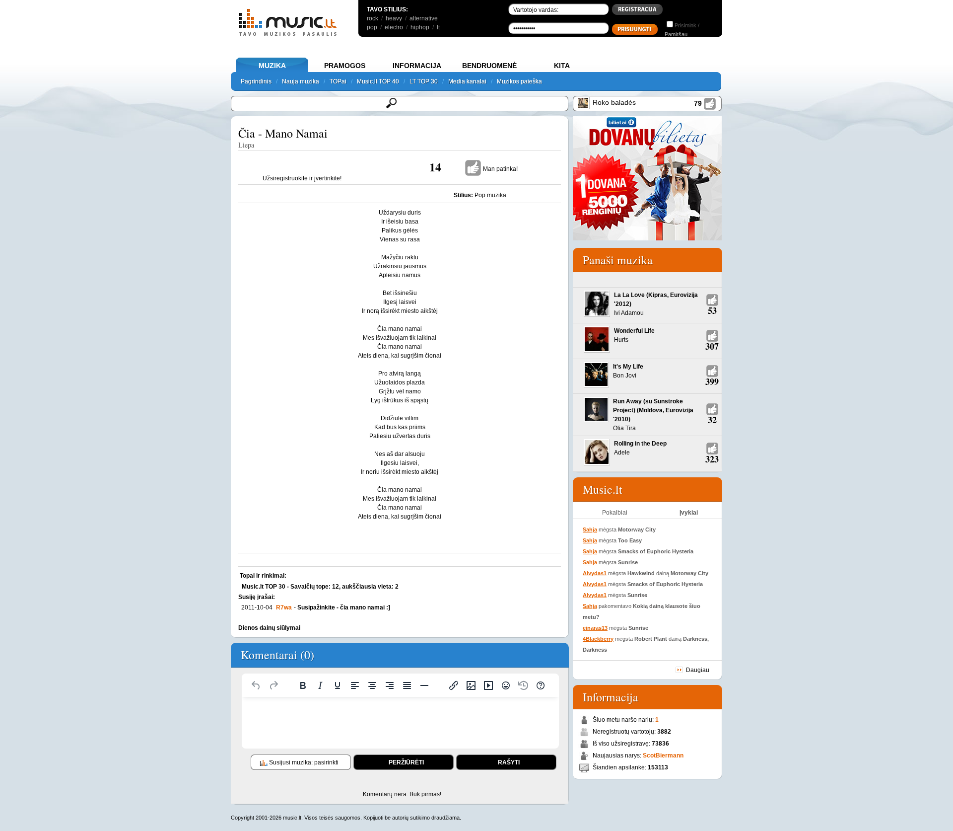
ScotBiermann (663, 755)
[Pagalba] (540, 685)
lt (438, 27)
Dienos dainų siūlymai (269, 627)
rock (372, 18)
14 (435, 166)
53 (712, 310)
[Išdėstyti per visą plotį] (407, 685)
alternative (423, 18)
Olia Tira (624, 428)
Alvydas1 (595, 573)
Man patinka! (500, 168)
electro (394, 27)
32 (712, 419)
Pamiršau (676, 34)
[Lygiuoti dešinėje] (389, 685)
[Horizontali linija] (424, 685)
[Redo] (273, 685)
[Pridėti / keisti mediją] (488, 685)
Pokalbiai (614, 512)
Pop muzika (490, 195)
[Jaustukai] (505, 685)
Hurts (621, 339)
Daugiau (697, 670)
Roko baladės (614, 102)
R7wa (284, 607)
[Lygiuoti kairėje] (354, 685)
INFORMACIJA (417, 66)
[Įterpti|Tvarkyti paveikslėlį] (471, 685)
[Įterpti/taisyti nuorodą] (453, 685)
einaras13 (595, 628)
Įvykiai (689, 512)
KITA (562, 66)
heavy (394, 18)
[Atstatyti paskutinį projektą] (523, 685)
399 (712, 381)
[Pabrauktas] (337, 685)
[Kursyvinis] (320, 685)
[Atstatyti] (256, 685)
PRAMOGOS (344, 66)
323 (712, 459)
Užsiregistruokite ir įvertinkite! (302, 178)
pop (372, 27)
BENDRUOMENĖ (489, 66)
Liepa (246, 145)
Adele (622, 452)
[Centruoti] (372, 685)
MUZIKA (272, 66)
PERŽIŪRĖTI (406, 762)
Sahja (590, 529)
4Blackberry (598, 639)
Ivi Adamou (629, 312)
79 (698, 103)
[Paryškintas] (302, 685)
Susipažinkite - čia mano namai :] (343, 607)
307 (712, 346)
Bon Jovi (624, 375)
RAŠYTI (509, 762)
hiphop (419, 27)
